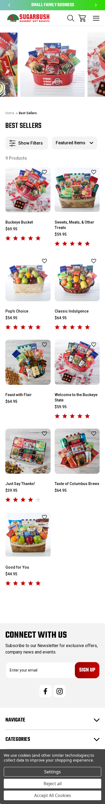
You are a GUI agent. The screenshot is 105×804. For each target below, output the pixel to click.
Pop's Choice (16, 311)
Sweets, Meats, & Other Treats (74, 225)
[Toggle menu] (96, 18)
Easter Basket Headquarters (52, 5)
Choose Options (28, 205)
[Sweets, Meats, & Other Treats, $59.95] (77, 189)
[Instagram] (59, 691)
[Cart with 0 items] (82, 18)
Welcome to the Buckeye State (76, 397)
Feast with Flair (18, 395)
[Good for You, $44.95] (28, 534)
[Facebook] (45, 691)
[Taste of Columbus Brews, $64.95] (77, 451)
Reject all (53, 784)
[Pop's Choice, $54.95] (28, 278)
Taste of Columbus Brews (77, 484)
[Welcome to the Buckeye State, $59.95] (77, 362)
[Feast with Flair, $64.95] (28, 362)
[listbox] (74, 143)
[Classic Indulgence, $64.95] (77, 278)
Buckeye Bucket (19, 222)
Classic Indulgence (72, 311)
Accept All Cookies (52, 795)
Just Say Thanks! (20, 484)
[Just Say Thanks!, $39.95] (28, 451)
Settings (52, 772)
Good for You (17, 567)
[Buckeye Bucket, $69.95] (28, 189)
